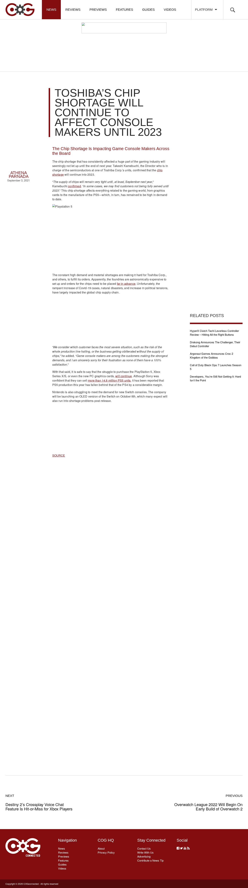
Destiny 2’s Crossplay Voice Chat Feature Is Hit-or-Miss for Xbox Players (38, 802)
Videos (170, 9)
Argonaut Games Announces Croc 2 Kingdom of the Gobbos (211, 355)
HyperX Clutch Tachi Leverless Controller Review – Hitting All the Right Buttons (214, 332)
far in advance (126, 283)
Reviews (72, 9)
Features (124, 9)
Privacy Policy (106, 852)
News (51, 9)
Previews (98, 9)
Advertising (144, 856)
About (101, 848)
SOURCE (58, 455)
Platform (204, 9)
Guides (148, 9)
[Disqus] (111, 612)
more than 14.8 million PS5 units (109, 380)
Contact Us (144, 848)
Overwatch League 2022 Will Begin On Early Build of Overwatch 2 (208, 802)
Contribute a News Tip (150, 860)
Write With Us (145, 852)
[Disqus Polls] (110, 517)
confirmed (74, 186)
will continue (123, 376)
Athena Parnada (19, 175)
